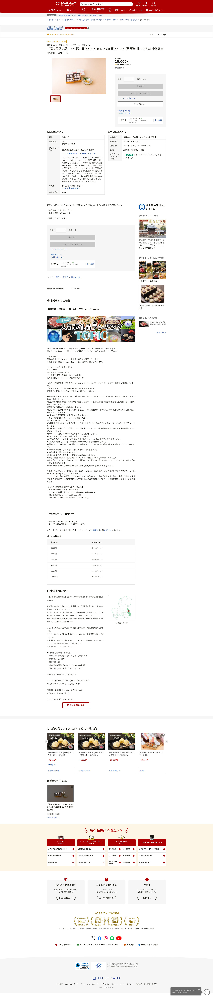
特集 (110, 10)
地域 (71, 10)
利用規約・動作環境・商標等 (146, 984)
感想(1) (53, 765)
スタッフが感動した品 (85, 856)
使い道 (120, 10)
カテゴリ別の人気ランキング (57, 849)
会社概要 (59, 984)
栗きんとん (75, 277)
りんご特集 (112, 856)
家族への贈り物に (145, 862)
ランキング (83, 10)
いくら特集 (126, 849)
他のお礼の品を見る (72, 188)
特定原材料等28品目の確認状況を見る (79, 153)
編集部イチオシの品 (84, 849)
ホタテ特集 (126, 856)
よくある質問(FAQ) (106, 898)
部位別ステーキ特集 (113, 862)
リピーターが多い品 (54, 856)
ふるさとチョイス (65, 945)
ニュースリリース (71, 984)
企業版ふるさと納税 (149, 945)
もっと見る (161, 332)
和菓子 (66, 277)
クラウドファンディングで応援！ (150, 849)
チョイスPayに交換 (145, 856)
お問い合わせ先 (125, 113)
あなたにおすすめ (98, 10)
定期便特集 (126, 862)
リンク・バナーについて (90, 984)
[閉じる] (199, 990)
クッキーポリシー (126, 984)
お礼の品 (55, 10)
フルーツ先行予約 (84, 862)
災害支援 (130, 945)
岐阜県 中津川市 (54, 817)
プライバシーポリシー (109, 984)
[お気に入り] (207, 992)
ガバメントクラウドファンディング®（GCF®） (100, 945)
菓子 (58, 277)
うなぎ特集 (112, 849)
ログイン (107, 530)
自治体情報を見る (77, 705)
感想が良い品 (52, 862)
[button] (88, 28)
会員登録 (94, 530)
